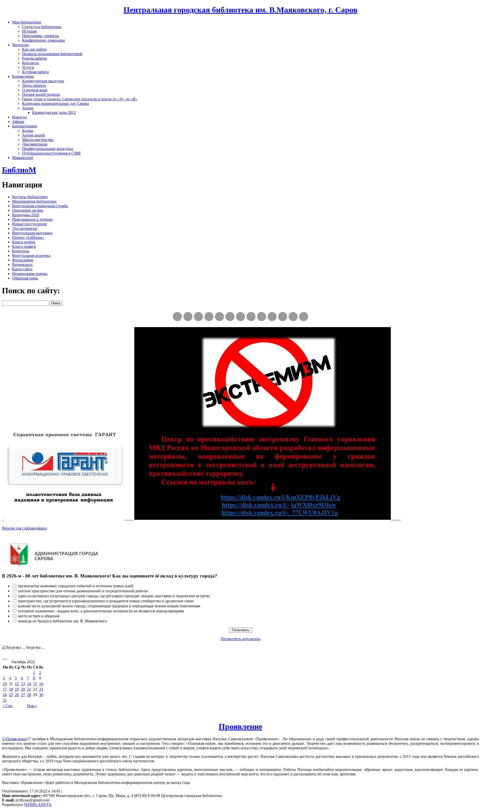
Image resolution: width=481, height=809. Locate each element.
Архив (27, 108)
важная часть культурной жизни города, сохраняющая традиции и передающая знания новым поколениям (109, 606)
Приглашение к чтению (32, 219)
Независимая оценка (29, 273)
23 (41, 689)
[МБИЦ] (208, 316)
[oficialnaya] (177, 316)
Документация (34, 144)
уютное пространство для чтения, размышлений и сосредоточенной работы (83, 591)
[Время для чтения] (240, 316)
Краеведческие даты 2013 (54, 112)
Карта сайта (22, 269)
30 (41, 695)
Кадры (27, 130)
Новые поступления (29, 224)
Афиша (18, 121)
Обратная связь (25, 278)
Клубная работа (35, 72)
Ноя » (32, 706)
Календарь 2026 (25, 215)
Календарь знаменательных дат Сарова (55, 103)
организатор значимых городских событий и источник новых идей (75, 586)
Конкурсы (20, 251)
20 (23, 689)
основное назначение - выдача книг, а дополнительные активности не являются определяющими (101, 611)
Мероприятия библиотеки (34, 201)
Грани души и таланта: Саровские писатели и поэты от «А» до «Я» (79, 99)
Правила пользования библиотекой (52, 54)
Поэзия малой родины (41, 94)
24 (5, 695)
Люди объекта (34, 85)
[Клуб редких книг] (251, 316)
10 (5, 684)
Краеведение (23, 76)
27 (23, 695)
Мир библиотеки (26, 22)
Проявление (240, 726)
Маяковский (22, 158)
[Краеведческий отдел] (219, 316)
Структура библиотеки (41, 27)
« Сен (8, 706)
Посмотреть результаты (241, 639)
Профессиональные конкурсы (47, 148)
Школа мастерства (37, 139)
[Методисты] (272, 316)
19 (17, 689)
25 (11, 695)
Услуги (28, 67)
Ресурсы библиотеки (30, 197)
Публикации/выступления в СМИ (51, 153)
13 (23, 684)
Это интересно (24, 228)
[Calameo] (282, 316)
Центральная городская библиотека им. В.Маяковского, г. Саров (240, 9)
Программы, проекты (40, 36)
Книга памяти (24, 246)
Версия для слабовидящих (24, 528)
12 (17, 684)
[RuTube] (198, 316)
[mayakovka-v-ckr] (229, 316)
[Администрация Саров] (303, 316)
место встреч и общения (38, 616)
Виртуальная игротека (31, 255)
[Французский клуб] (261, 316)
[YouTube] (293, 316)
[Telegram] (187, 316)
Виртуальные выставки (32, 233)
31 (5, 700)
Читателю (20, 45)
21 (29, 689)
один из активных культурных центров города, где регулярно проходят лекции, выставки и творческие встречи (114, 596)
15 (35, 684)
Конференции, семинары (43, 40)
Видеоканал (22, 264)
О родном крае (34, 90)
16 (41, 684)
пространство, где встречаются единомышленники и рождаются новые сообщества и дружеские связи (106, 601)
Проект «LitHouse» (28, 237)
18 (11, 689)
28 (29, 695)
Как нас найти (34, 49)
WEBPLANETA (38, 804)
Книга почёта (23, 242)
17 (5, 689)
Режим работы (34, 58)
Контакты (30, 63)
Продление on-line (27, 210)
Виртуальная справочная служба (40, 206)
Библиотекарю (24, 126)
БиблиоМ (19, 169)
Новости (19, 117)
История (29, 31)
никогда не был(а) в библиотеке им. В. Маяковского (62, 621)
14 (29, 684)
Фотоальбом (22, 260)
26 (17, 695)
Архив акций (33, 135)
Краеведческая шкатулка (43, 81)
